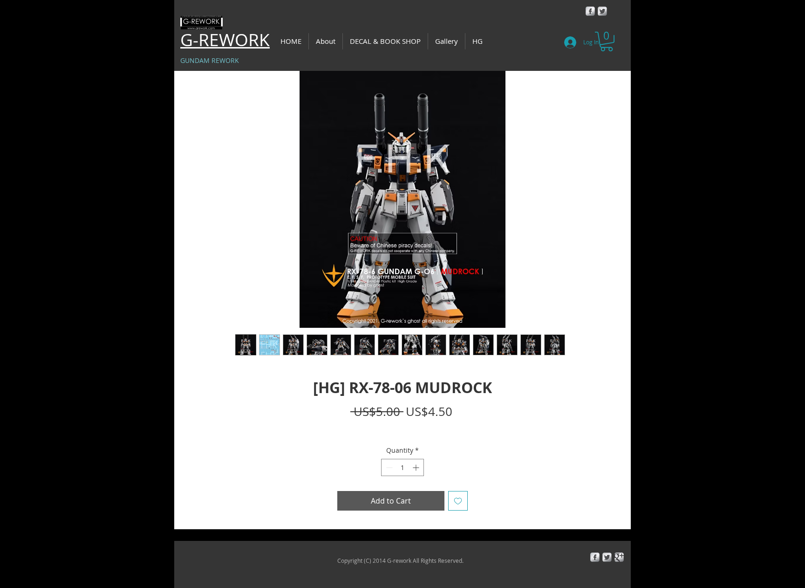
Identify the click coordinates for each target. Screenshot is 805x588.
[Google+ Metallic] (619, 557)
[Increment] (417, 467)
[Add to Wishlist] (458, 501)
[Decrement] (388, 467)
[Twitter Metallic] (602, 11)
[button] (606, 41)
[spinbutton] (402, 467)
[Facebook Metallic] (590, 11)
